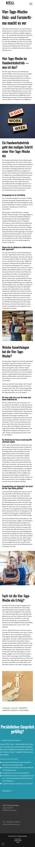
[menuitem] (30, 3)
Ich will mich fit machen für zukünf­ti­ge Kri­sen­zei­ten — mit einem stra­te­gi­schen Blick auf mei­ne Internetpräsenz (18, 778)
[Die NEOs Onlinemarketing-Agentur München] (14, 3)
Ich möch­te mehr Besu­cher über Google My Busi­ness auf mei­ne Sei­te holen (16, 763)
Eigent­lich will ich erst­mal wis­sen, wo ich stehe (17, 784)
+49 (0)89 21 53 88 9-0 (13, 822)
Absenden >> (7, 791)
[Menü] (30, 3)
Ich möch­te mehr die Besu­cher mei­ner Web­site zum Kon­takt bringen (17, 769)
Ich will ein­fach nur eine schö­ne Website (15, 773)
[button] (3, 844)
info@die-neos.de (13, 824)
